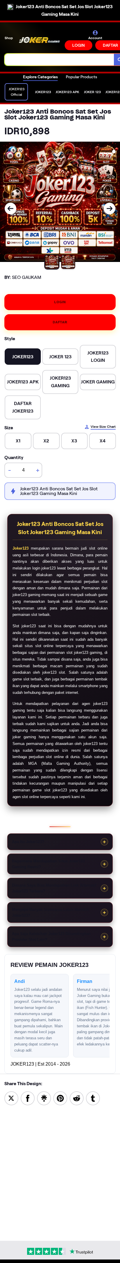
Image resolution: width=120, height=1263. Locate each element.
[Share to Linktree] (44, 1097)
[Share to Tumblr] (93, 1097)
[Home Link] (39, 40)
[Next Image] (109, 208)
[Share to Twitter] (11, 1097)
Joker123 (21, 548)
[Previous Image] (10, 208)
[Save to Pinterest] (60, 1097)
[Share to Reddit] (77, 1097)
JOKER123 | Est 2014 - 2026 (40, 1064)
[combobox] (59, 59)
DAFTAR (60, 322)
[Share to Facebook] (28, 1097)
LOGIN (78, 45)
